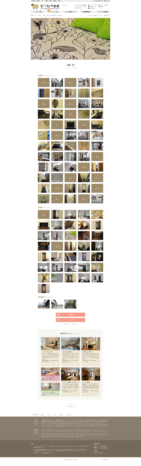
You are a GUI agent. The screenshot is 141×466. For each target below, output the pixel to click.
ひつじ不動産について (70, 11)
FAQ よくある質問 (104, 5)
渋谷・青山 (44, 429)
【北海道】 (44, 420)
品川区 (96, 433)
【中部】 (101, 420)
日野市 (56, 436)
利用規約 (96, 450)
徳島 (99, 424)
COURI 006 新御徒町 (67, 352)
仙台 (69, 420)
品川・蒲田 (60, 429)
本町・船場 (91, 423)
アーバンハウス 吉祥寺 (48, 377)
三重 (54, 421)
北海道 (33, 0)
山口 (105, 424)
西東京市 (47, 436)
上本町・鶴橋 (44, 424)
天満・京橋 (100, 423)
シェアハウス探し (38, 11)
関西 (51, 0)
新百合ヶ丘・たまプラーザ (74, 431)
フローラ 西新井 (86, 382)
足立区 (69, 433)
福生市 (68, 436)
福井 (56, 421)
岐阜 (45, 421)
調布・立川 (53, 431)
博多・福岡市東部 (77, 426)
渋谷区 (77, 433)
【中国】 (90, 424)
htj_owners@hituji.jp (103, 447)
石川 (51, 421)
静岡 (42, 421)
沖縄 (66, 426)
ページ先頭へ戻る (70, 406)
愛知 (104, 420)
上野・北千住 (66, 429)
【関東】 (75, 420)
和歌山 (69, 423)
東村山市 (72, 436)
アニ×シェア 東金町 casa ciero (69, 382)
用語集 (101, 6)
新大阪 (96, 423)
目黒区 (81, 433)
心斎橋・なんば (81, 423)
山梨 (48, 421)
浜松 (90, 421)
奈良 (63, 423)
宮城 (60, 420)
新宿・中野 (49, 429)
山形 (63, 420)
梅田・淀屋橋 (74, 423)
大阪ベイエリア (51, 424)
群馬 (96, 420)
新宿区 (58, 433)
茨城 (93, 420)
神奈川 (81, 420)
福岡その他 (105, 426)
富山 (59, 421)
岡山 (96, 424)
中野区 (66, 433)
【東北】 (57, 420)
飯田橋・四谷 (80, 429)
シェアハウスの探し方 (94, 5)
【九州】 (57, 426)
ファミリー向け (54, 11)
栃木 (90, 420)
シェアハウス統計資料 (103, 11)
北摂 (56, 424)
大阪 (55, 423)
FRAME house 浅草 (86, 352)
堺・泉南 (67, 424)
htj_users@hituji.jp (103, 445)
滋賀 (66, 423)
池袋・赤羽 (55, 429)
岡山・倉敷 (44, 426)
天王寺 (86, 423)
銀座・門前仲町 (93, 429)
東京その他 (102, 431)
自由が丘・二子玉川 (46, 431)
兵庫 (61, 423)
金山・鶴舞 (76, 421)
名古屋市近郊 (82, 421)
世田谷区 (43, 433)
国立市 (43, 436)
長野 (107, 420)
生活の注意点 (92, 8)
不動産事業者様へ (86, 11)
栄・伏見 (65, 421)
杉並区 (47, 433)
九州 (59, 0)
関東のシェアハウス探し (36, 15)
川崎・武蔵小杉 (65, 431)
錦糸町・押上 (100, 429)
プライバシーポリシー (98, 452)
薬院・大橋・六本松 (91, 426)
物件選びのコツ (93, 6)
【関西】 (52, 423)
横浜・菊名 (58, 431)
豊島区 (62, 433)
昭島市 (64, 436)
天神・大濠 (84, 426)
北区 (93, 433)
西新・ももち (99, 426)
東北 (38, 0)
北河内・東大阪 (61, 424)
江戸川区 (89, 433)
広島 (94, 424)
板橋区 (51, 433)
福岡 (60, 426)
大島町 (81, 436)
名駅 (62, 421)
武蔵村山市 (77, 436)
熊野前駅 (53, 15)
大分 (63, 426)
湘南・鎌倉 (83, 431)
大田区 (55, 433)
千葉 (85, 420)
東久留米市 (52, 436)
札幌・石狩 (52, 420)
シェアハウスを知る (80, 5)
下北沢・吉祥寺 (73, 429)
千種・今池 (71, 421)
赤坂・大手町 (86, 429)
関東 (42, 0)
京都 (58, 423)
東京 (44, 15)
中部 (47, 0)
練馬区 (73, 433)
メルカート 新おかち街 (47, 352)
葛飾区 (103, 433)
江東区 (107, 433)
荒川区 (48, 15)
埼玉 (88, 420)
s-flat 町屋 (59, 15)
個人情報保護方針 (45, 452)
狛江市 (60, 436)
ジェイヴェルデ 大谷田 (48, 392)
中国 (55, 0)
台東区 (84, 433)
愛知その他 (99, 421)
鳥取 (102, 424)
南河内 (71, 424)
